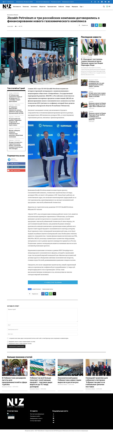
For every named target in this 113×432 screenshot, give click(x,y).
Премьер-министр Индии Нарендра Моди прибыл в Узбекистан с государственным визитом (97, 116)
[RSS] (98, 2)
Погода (10, 93)
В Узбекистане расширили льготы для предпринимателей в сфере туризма (96, 84)
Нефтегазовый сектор (47, 289)
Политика (83, 57)
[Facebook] (91, 2)
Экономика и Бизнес (12, 14)
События (91, 91)
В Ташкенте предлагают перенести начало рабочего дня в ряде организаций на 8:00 (16, 110)
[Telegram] (102, 2)
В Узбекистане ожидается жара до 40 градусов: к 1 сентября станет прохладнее (15, 98)
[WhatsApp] (100, 25)
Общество (11, 116)
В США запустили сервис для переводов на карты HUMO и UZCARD (97, 94)
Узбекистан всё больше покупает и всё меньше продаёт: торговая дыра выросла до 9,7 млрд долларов (41, 382)
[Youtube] (109, 2)
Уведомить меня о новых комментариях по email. (22, 341)
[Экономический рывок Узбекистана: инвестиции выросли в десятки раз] (70, 367)
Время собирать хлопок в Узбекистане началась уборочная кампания (16, 134)
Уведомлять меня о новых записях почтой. (20, 343)
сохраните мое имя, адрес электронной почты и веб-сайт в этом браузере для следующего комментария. (38, 338)
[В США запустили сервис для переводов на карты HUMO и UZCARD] (84, 94)
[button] (104, 6)
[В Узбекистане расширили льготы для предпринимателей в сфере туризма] (84, 82)
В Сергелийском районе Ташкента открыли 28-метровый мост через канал (15, 122)
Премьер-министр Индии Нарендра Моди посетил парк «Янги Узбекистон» (97, 104)
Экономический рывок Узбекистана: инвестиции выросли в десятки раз (69, 380)
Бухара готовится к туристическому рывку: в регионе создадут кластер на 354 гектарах (16, 145)
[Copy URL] (104, 25)
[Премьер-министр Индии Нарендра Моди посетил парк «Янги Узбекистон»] (84, 104)
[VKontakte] (105, 2)
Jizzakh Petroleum (37, 289)
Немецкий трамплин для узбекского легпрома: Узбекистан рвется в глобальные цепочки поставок (97, 382)
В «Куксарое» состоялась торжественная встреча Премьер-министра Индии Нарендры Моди (92, 62)
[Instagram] (95, 2)
